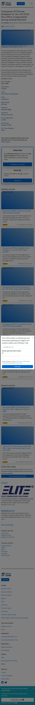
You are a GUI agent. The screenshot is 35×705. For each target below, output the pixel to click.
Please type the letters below (11, 351)
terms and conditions (22, 361)
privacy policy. (19, 363)
